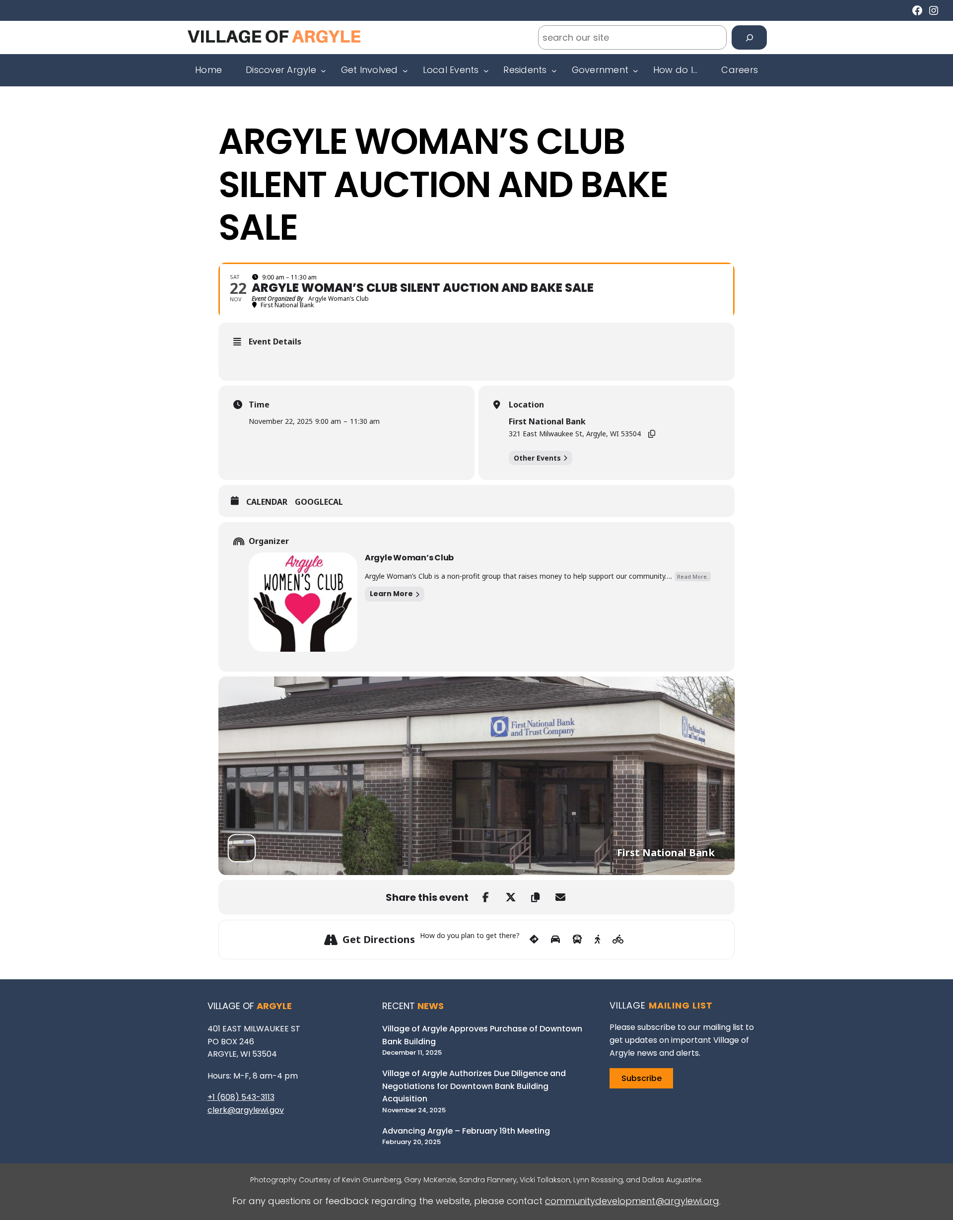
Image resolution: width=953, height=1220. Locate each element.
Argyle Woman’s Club (409, 557)
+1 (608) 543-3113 (240, 1097)
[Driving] (555, 939)
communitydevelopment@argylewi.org (632, 1201)
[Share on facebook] (486, 897)
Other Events (537, 458)
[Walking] (597, 939)
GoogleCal (319, 502)
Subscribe (641, 1078)
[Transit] (577, 939)
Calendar (266, 502)
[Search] (749, 37)
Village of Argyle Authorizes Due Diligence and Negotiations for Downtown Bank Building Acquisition (474, 1086)
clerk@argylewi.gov (245, 1110)
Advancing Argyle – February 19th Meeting (466, 1131)
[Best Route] (534, 939)
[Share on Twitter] (510, 897)
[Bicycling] (618, 939)
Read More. (692, 576)
